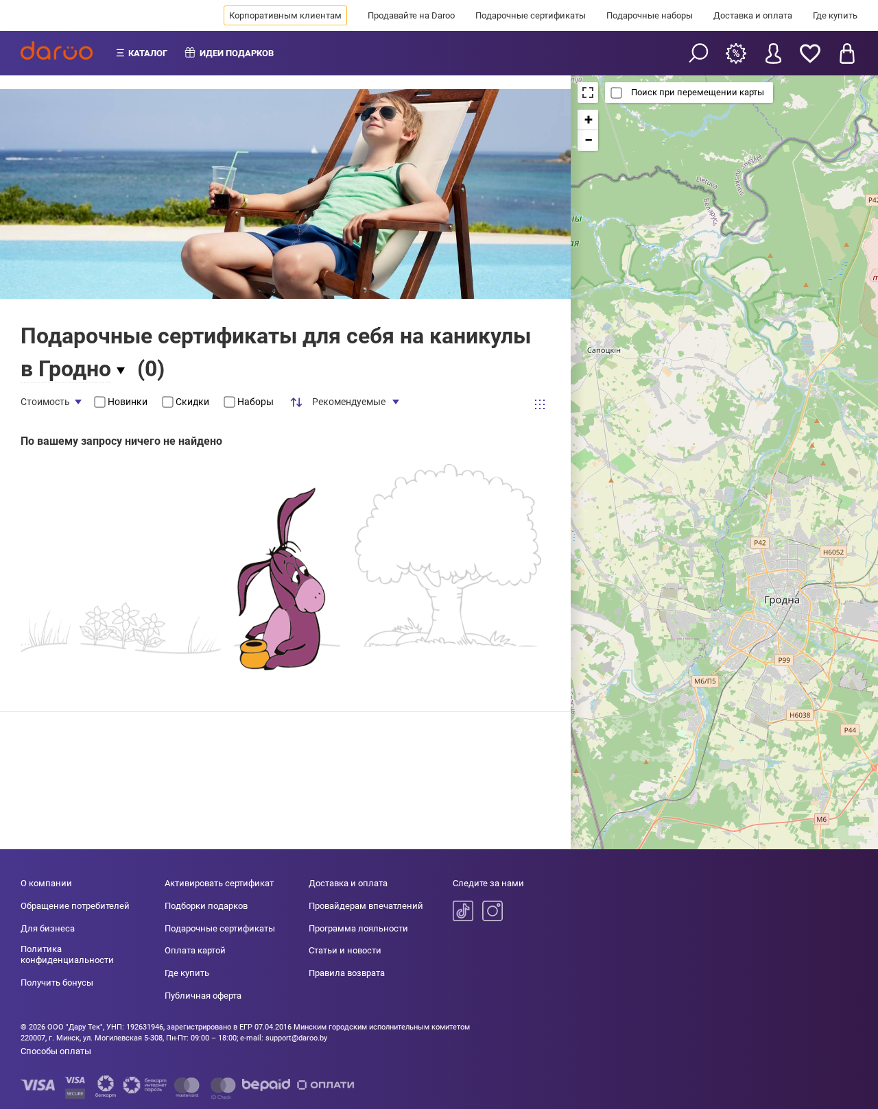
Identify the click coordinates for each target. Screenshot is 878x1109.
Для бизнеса (48, 928)
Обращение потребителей (75, 906)
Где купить (835, 15)
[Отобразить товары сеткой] (540, 403)
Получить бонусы (57, 982)
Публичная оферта (203, 995)
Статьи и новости (345, 950)
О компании (46, 883)
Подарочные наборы (649, 15)
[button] (588, 120)
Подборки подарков (206, 906)
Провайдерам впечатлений (366, 906)
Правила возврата (347, 973)
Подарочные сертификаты (530, 15)
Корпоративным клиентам (285, 15)
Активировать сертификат (219, 883)
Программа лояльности (358, 928)
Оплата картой (195, 950)
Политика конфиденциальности (67, 954)
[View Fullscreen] (588, 92)
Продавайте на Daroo (411, 15)
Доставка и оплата (752, 15)
